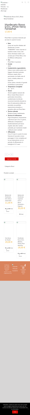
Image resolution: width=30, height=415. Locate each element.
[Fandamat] (15, 18)
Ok (15, 412)
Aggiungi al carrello (11, 159)
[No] (28, 409)
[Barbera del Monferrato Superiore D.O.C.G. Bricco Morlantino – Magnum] (21, 186)
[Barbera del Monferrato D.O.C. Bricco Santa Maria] (8, 186)
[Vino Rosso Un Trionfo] (8, 229)
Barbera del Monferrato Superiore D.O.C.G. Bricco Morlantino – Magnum (21, 200)
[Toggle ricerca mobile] (25, 2)
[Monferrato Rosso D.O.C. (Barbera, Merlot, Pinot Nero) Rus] (21, 229)
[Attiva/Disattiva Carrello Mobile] (22, 2)
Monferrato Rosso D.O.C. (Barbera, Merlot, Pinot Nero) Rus (21, 241)
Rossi (12, 166)
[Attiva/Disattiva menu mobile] (28, 2)
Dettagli (11, 208)
